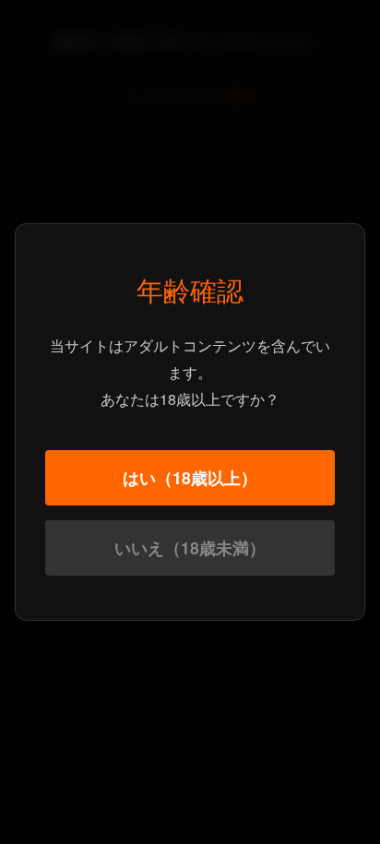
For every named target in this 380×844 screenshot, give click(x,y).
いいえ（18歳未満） (190, 547)
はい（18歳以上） (190, 477)
